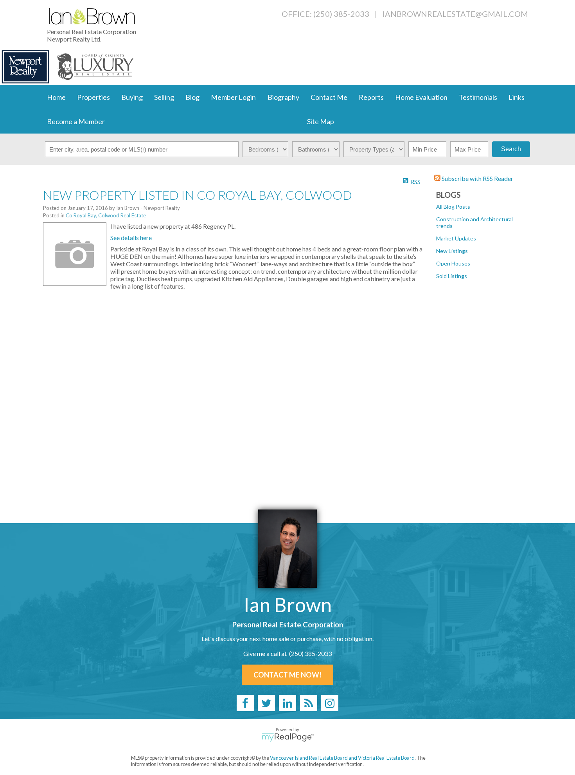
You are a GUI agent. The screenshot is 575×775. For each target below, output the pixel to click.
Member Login (233, 97)
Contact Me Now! (287, 674)
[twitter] (266, 703)
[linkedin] (287, 703)
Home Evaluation (421, 97)
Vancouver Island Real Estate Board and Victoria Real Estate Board (342, 758)
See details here (131, 237)
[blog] (308, 703)
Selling (164, 97)
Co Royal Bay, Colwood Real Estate (106, 215)
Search (511, 149)
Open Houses (453, 263)
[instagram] (329, 703)
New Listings (452, 250)
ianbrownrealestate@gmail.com (455, 13)
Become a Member (76, 121)
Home (56, 97)
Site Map (320, 121)
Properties (93, 97)
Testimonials (478, 97)
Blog (192, 97)
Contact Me (329, 97)
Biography (283, 97)
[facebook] (245, 703)
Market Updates (456, 238)
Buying (132, 97)
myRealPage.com (287, 737)
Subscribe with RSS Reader (476, 178)
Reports (371, 97)
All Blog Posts (453, 206)
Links (517, 97)
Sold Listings (451, 276)
